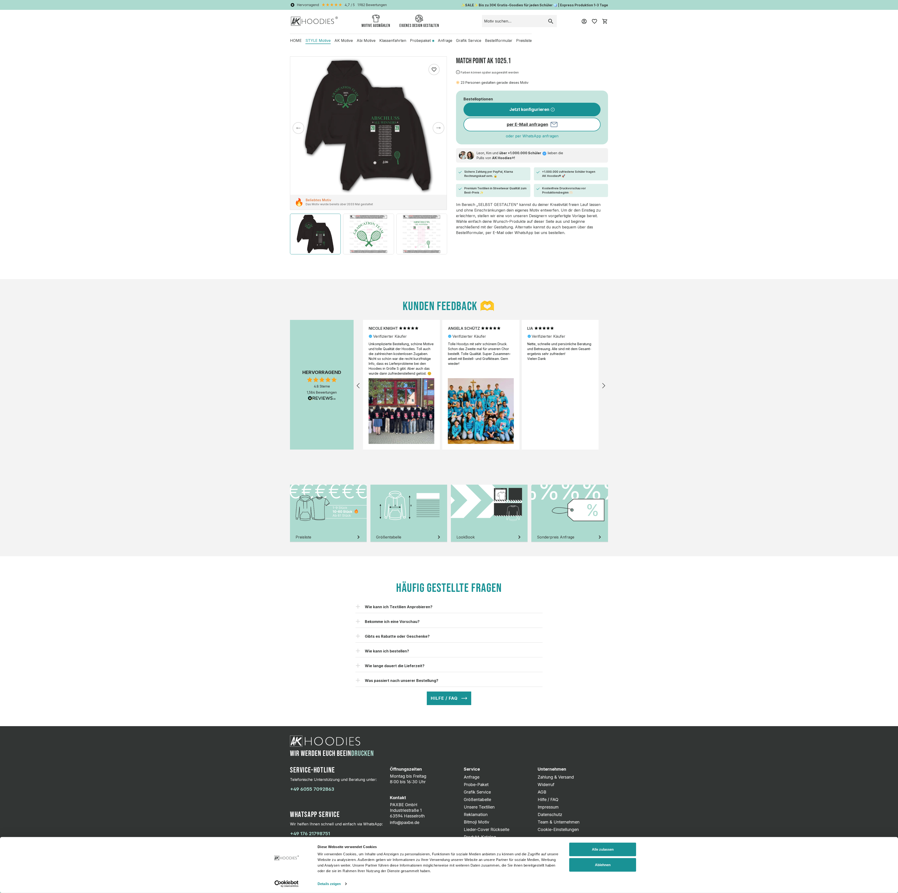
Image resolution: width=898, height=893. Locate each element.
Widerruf (546, 784)
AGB (542, 792)
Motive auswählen (376, 25)
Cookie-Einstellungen (558, 829)
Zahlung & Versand (556, 777)
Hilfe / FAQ (548, 799)
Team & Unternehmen (558, 822)
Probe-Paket (476, 784)
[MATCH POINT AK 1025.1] (368, 126)
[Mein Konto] (584, 21)
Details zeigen (329, 884)
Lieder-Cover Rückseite (486, 829)
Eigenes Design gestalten (419, 25)
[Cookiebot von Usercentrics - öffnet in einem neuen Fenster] (286, 883)
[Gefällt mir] (434, 69)
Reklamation (476, 814)
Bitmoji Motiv (476, 822)
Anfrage (471, 777)
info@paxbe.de (404, 822)
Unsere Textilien (479, 807)
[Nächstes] (438, 128)
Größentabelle (477, 799)
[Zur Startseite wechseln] (314, 21)
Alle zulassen (603, 849)
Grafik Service (477, 792)
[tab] (328, 513)
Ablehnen (603, 865)
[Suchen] (551, 21)
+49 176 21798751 (310, 833)
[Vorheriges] (298, 128)
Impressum (548, 807)
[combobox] (513, 21)
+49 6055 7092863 (312, 789)
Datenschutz (550, 814)
